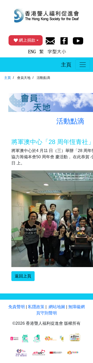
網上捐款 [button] (27, 40)
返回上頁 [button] (23, 276)
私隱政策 (36, 307)
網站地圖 (57, 307)
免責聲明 (16, 307)
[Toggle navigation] (82, 64)
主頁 (66, 64)
